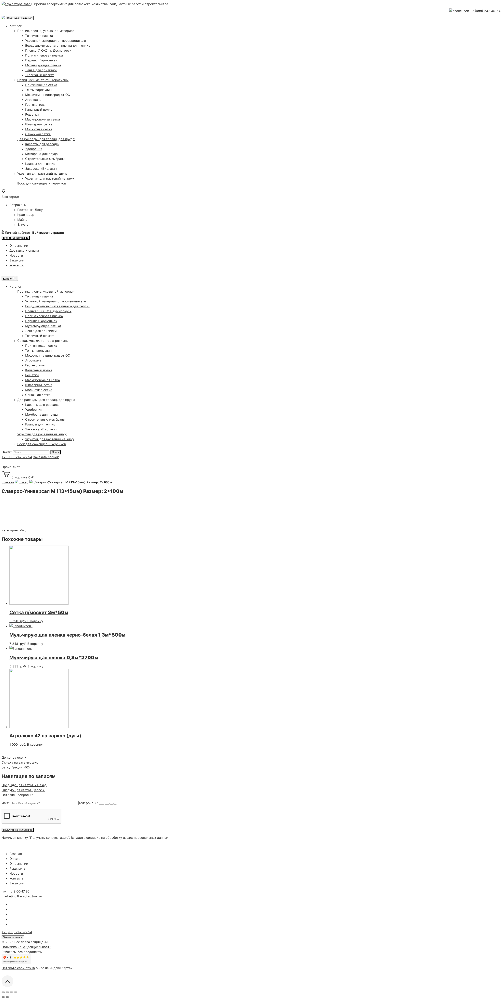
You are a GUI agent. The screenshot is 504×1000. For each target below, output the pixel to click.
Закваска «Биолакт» (41, 169)
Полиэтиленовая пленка (44, 55)
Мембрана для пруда (41, 154)
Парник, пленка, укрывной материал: (46, 31)
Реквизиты (17, 868)
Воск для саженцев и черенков (41, 183)
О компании (18, 245)
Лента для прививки (41, 70)
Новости (16, 255)
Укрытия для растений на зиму (49, 178)
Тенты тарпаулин (38, 90)
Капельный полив (38, 109)
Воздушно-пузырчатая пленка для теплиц (57, 45)
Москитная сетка (38, 129)
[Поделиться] (7, 992)
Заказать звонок (46, 457)
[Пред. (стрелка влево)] (3, 997)
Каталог (15, 26)
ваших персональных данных (146, 838)
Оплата (14, 859)
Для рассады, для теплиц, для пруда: (46, 139)
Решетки (32, 114)
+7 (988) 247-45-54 (485, 11)
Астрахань (17, 205)
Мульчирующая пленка (43, 65)
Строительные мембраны (45, 159)
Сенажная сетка (38, 134)
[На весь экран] (11, 992)
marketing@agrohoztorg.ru (22, 896)
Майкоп (23, 220)
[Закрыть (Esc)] (3, 992)
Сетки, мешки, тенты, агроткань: (43, 80)
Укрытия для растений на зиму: (42, 173)
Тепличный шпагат (39, 75)
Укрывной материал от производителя (55, 41)
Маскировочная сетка (42, 119)
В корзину (35, 621)
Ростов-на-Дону (30, 210)
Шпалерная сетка (38, 124)
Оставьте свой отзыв (18, 968)
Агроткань (33, 100)
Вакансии (16, 260)
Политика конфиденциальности (26, 947)
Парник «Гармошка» (41, 60)
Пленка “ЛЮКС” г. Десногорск (48, 50)
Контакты (16, 265)
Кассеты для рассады (42, 144)
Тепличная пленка (39, 36)
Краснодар (25, 215)
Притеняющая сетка (41, 85)
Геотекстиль (35, 105)
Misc (22, 530)
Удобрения (33, 149)
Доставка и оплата (24, 250)
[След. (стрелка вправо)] (7, 997)
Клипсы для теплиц (40, 164)
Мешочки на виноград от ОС (47, 95)
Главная (15, 854)
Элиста (23, 224)
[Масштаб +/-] (15, 992)
